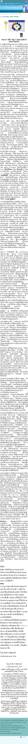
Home (1, 14)
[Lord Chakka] (21, 35)
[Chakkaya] (14, 25)
